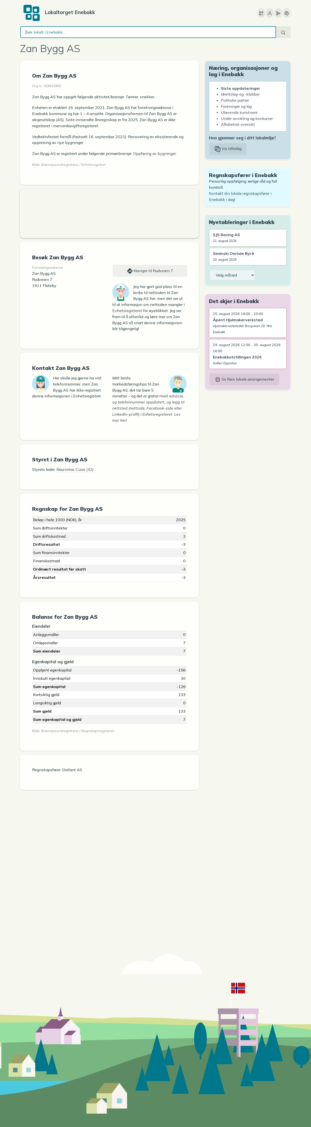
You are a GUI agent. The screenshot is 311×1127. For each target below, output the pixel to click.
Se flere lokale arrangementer (247, 379)
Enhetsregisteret (127, 310)
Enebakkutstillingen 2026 (237, 357)
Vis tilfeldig (231, 148)
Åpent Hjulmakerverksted (238, 319)
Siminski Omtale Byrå (233, 253)
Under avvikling (235, 118)
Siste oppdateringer (240, 88)
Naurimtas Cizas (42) (75, 469)
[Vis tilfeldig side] (287, 13)
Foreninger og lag (236, 106)
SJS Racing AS (226, 234)
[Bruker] (270, 13)
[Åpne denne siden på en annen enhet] (261, 13)
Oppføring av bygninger (154, 153)
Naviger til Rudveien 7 (153, 270)
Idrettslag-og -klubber (240, 94)
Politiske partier (235, 100)
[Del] (278, 13)
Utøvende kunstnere (239, 112)
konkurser (264, 118)
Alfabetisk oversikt (238, 124)
